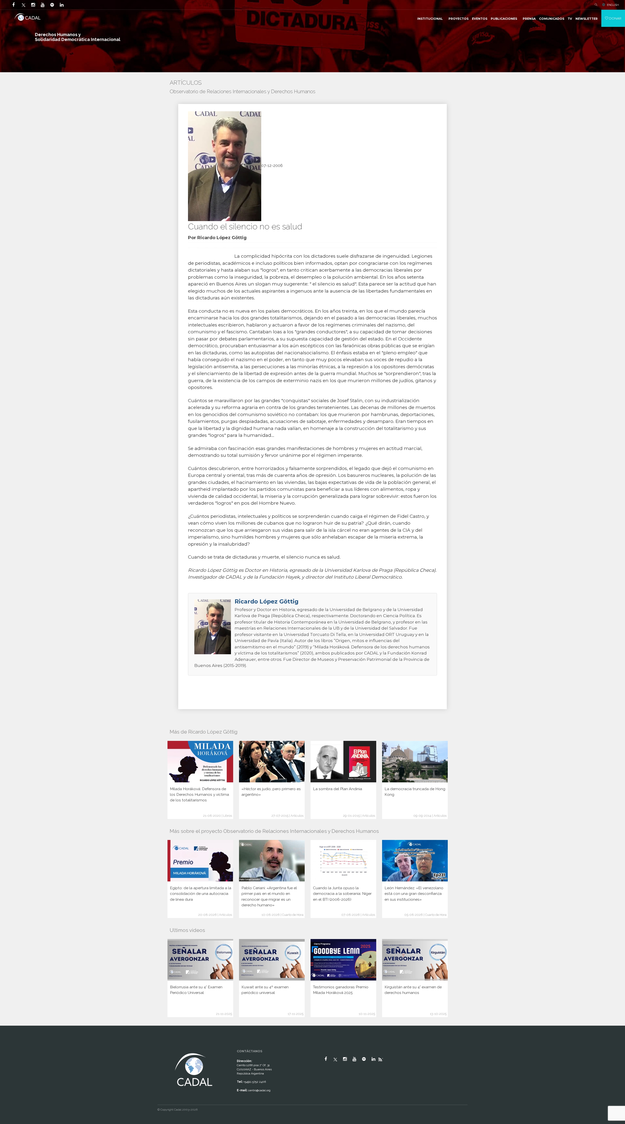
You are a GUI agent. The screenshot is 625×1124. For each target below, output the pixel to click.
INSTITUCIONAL (430, 18)
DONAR (614, 18)
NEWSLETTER (586, 18)
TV (570, 18)
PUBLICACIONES (504, 18)
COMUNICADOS (551, 18)
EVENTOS (479, 18)
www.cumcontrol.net (9, 1047)
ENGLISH (613, 5)
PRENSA (529, 18)
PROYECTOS (458, 18)
